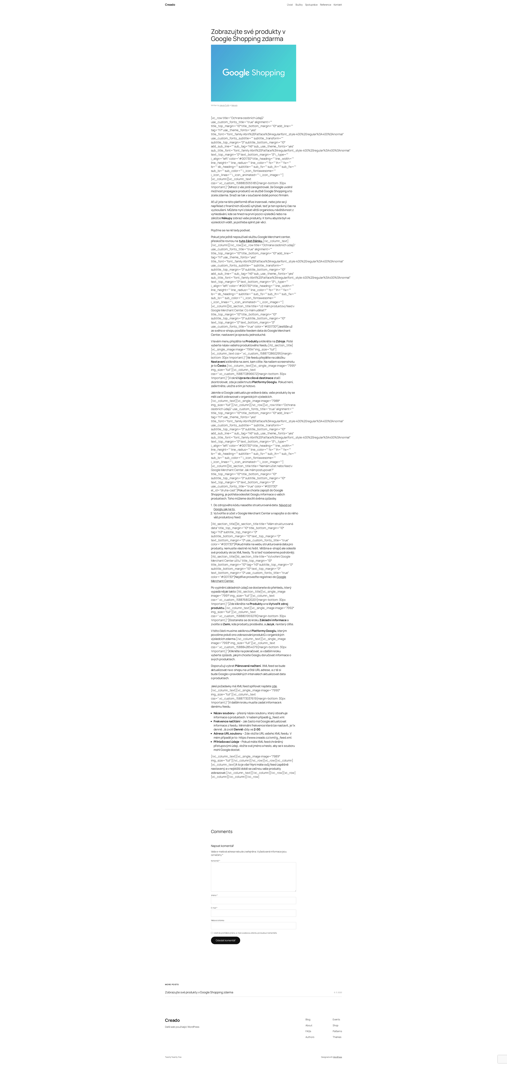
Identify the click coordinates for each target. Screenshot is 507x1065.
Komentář (215, 860)
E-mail (214, 908)
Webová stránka (217, 920)
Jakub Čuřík (224, 105)
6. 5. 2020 (338, 992)
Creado (170, 5)
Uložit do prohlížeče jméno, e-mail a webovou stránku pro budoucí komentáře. (245, 933)
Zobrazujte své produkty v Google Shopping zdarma (199, 992)
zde (274, 686)
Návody (234, 105)
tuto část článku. (251, 241)
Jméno (214, 895)
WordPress (337, 1057)
